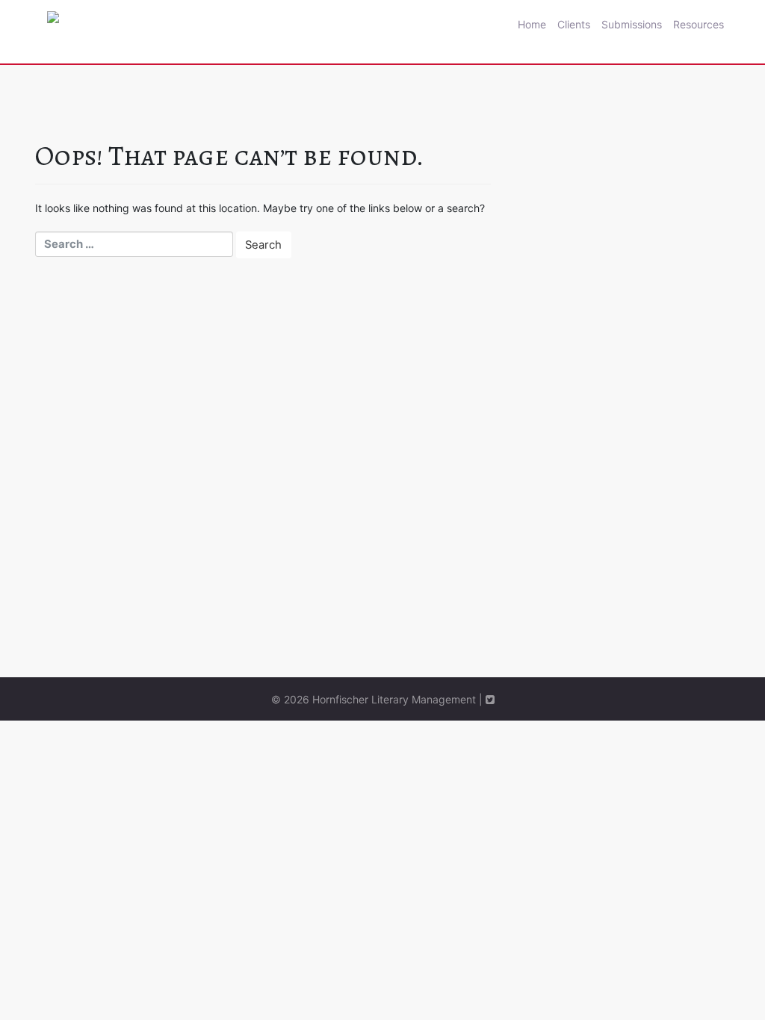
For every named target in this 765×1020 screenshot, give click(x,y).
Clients (573, 24)
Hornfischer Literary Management (394, 699)
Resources (698, 24)
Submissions (631, 24)
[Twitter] (490, 699)
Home (532, 24)
